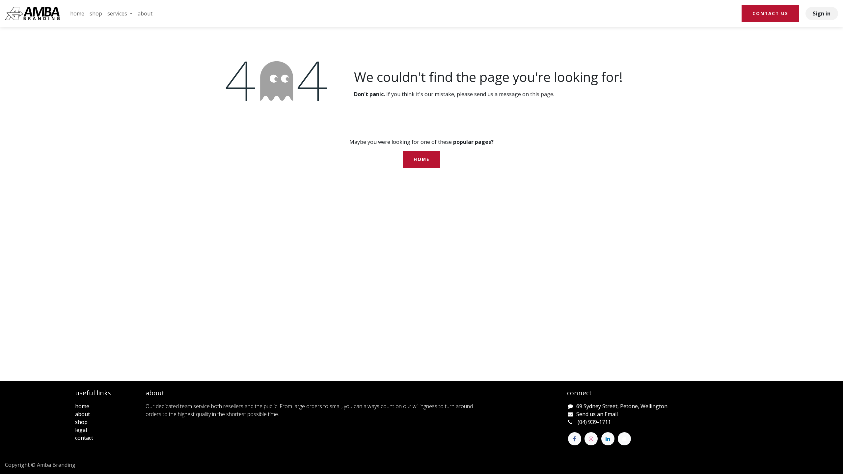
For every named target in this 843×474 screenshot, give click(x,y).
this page (541, 94)
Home (421, 159)
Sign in (821, 13)
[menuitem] (77, 13)
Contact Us (770, 13)
